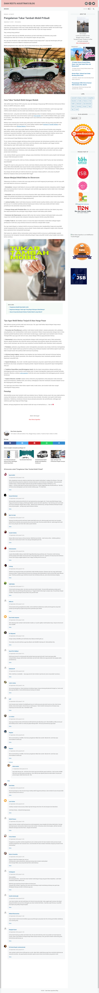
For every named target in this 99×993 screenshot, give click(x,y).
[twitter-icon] (93, 3)
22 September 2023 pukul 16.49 (16, 856)
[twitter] (22, 443)
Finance (85, 100)
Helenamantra (12, 548)
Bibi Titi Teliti (12, 515)
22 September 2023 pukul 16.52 (16, 874)
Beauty (80, 98)
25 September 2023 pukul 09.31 (16, 949)
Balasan (11, 762)
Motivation (79, 103)
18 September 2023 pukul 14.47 (16, 498)
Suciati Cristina (13, 532)
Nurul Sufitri (12, 475)
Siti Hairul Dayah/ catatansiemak (17, 947)
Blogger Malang (21, 126)
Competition (91, 98)
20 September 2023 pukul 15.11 (16, 586)
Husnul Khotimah (13, 496)
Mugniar (11, 732)
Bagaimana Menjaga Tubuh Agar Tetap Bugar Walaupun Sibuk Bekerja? (27, 309)
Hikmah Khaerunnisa (14, 913)
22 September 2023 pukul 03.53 (16, 804)
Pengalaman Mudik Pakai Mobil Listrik (19, 307)
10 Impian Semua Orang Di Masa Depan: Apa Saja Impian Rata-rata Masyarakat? (81, 64)
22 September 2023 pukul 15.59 (16, 839)
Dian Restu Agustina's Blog (19, 3)
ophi (10, 699)
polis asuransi (24, 373)
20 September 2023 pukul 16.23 (16, 604)
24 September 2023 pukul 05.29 (16, 898)
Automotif (73, 98)
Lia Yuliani (11, 716)
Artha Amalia (15, 766)
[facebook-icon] (86, 3)
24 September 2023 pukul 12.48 (16, 916)
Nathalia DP (12, 668)
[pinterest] (34, 443)
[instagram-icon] (89, 3)
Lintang (11, 566)
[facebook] (10, 443)
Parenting (79, 106)
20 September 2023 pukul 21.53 (16, 701)
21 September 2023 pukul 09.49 (16, 788)
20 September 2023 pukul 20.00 (16, 671)
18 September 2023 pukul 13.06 (16, 477)
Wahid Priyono (12, 819)
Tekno (89, 106)
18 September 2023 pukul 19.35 (16, 517)
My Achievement (87, 103)
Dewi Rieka (11, 785)
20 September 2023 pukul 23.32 (16, 719)
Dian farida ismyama (14, 617)
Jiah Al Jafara (12, 683)
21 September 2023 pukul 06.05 (16, 735)
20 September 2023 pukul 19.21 (16, 653)
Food (90, 100)
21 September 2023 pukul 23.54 (20, 768)
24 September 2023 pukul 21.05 (16, 932)
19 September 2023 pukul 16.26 (16, 535)
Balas (10, 489)
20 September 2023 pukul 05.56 (16, 551)
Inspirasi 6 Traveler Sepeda (50, 124)
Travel (76, 109)
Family (79, 100)
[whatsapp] (47, 443)
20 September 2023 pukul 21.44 (16, 685)
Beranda (6, 9)
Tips (72, 109)
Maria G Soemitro (13, 854)
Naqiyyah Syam (13, 929)
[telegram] (59, 443)
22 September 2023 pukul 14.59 (16, 821)
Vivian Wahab (12, 836)
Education (73, 100)
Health (73, 103)
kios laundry (37, 115)
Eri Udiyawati (12, 633)
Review (85, 106)
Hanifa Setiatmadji (13, 896)
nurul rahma (12, 801)
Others (73, 106)
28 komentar (18, 22)
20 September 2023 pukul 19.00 (16, 636)
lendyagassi (12, 872)
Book (84, 98)
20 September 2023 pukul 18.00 (16, 620)
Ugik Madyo (12, 584)
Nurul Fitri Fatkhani (13, 651)
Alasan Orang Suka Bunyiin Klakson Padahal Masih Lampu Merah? (26, 312)
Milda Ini (11, 601)
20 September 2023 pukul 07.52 (16, 568)
